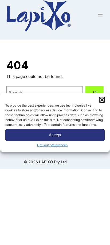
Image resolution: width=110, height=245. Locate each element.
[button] (102, 99)
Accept (55, 135)
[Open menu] (100, 16)
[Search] (94, 92)
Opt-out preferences (52, 145)
